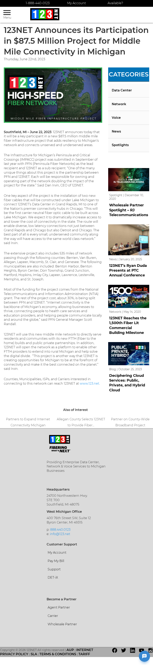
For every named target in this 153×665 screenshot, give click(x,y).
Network (119, 104)
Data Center (122, 90)
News (116, 131)
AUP (70, 650)
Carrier (53, 616)
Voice (116, 118)
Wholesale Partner (62, 624)
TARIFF (84, 654)
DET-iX (53, 577)
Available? (115, 3)
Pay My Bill (56, 561)
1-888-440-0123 (38, 3)
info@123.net (60, 534)
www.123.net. (90, 383)
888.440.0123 (60, 529)
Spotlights (120, 145)
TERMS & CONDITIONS (57, 654)
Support (54, 569)
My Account (76, 3)
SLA (34, 654)
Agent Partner (59, 607)
